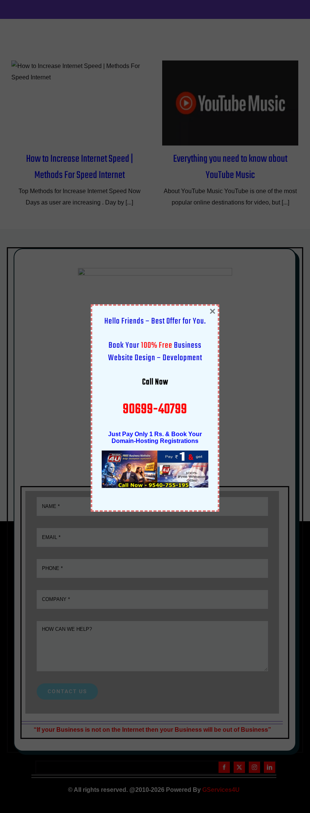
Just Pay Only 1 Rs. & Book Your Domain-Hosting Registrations (155, 437)
